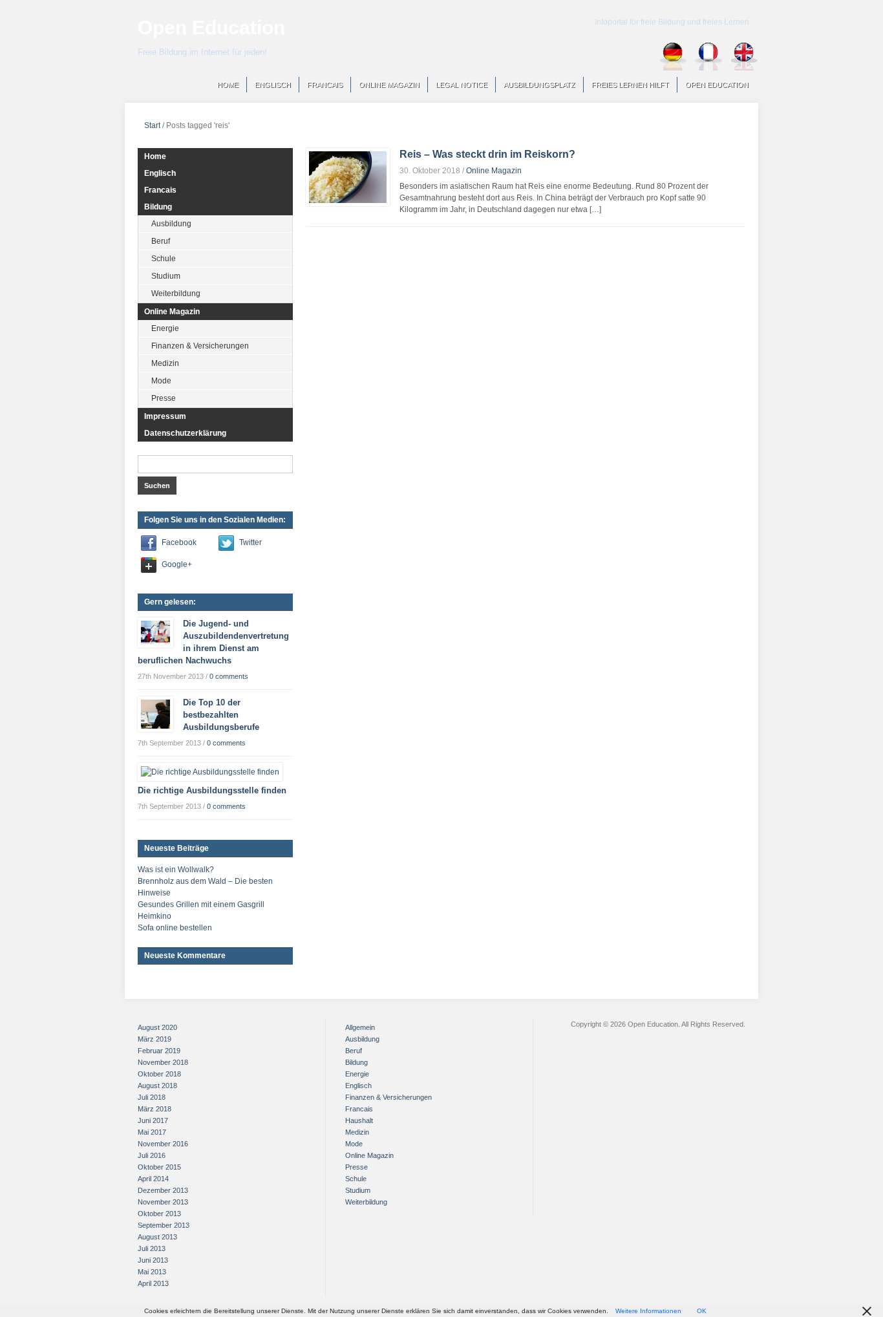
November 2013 (163, 1202)
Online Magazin (389, 85)
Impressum (165, 416)
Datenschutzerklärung (185, 433)
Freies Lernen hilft (630, 85)
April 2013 (153, 1283)
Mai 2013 (152, 1272)
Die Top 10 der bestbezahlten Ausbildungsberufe (221, 715)
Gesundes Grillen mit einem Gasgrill (201, 904)
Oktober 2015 (159, 1167)
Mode (161, 380)
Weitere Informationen (648, 1310)
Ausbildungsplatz (539, 85)
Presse (163, 398)
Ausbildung (171, 223)
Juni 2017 (153, 1120)
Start (152, 125)
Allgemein (360, 1027)
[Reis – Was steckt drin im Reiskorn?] (348, 176)
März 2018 (154, 1109)
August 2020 (157, 1027)
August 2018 (157, 1085)
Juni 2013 (153, 1260)
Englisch (273, 85)
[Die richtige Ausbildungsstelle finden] (210, 771)
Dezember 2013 (163, 1190)
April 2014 (153, 1179)
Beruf (160, 241)
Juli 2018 (151, 1097)
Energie (165, 328)
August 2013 (157, 1237)
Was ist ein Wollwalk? (176, 869)
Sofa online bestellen (175, 927)
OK (702, 1310)
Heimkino (154, 916)
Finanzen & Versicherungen (200, 345)
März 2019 (154, 1039)
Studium (165, 276)
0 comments (228, 676)
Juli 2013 (151, 1248)
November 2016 (163, 1144)
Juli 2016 (151, 1155)
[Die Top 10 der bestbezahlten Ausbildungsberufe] (155, 713)
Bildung (158, 206)
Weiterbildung (175, 293)
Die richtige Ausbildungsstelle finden (212, 790)
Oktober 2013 (159, 1213)
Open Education (211, 27)
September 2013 (163, 1225)
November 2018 (163, 1062)
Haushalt (359, 1120)
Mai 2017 (152, 1132)
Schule (163, 258)
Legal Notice (461, 85)
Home (228, 85)
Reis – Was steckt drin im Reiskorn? (487, 154)
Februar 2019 (159, 1051)
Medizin (165, 363)
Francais (325, 85)
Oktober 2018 (159, 1074)
